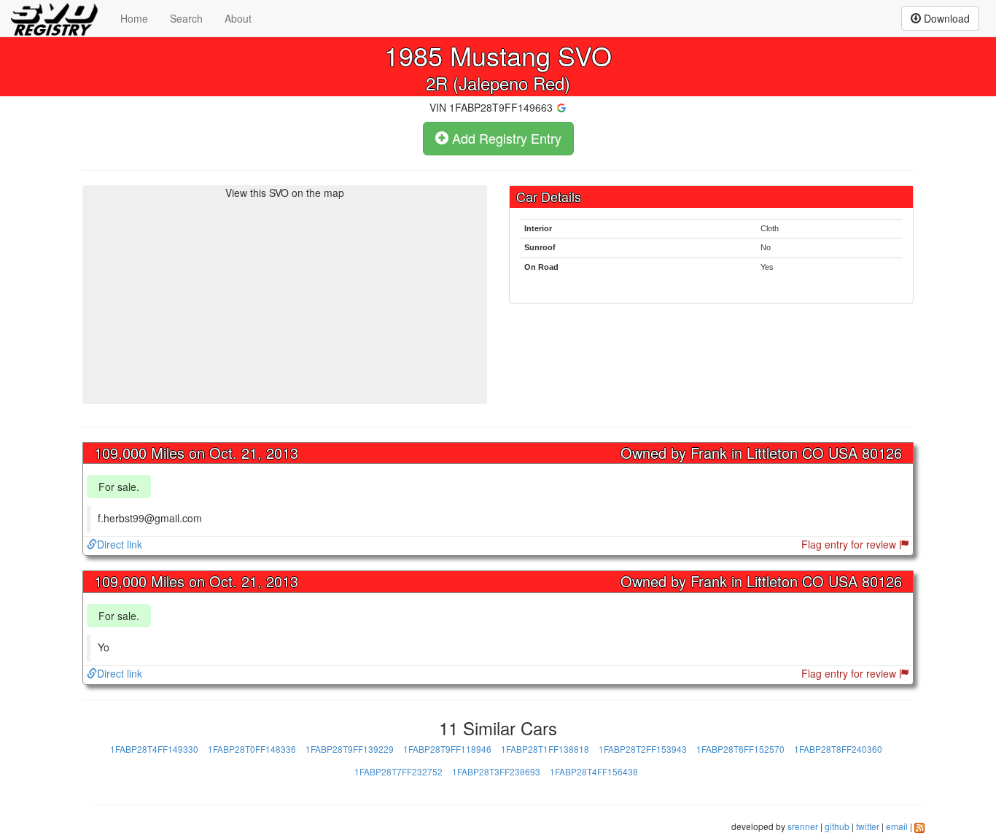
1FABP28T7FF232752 (398, 771)
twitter (867, 826)
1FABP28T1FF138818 (545, 749)
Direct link (119, 544)
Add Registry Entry (504, 137)
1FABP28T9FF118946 (447, 749)
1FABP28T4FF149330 (154, 749)
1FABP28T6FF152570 (740, 749)
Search (186, 18)
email (897, 826)
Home (134, 18)
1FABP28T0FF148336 (252, 749)
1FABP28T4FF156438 (594, 771)
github (837, 826)
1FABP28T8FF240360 (838, 749)
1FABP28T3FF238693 (496, 771)
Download (945, 18)
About (238, 18)
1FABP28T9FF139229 (350, 749)
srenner (802, 826)
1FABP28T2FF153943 (643, 749)
